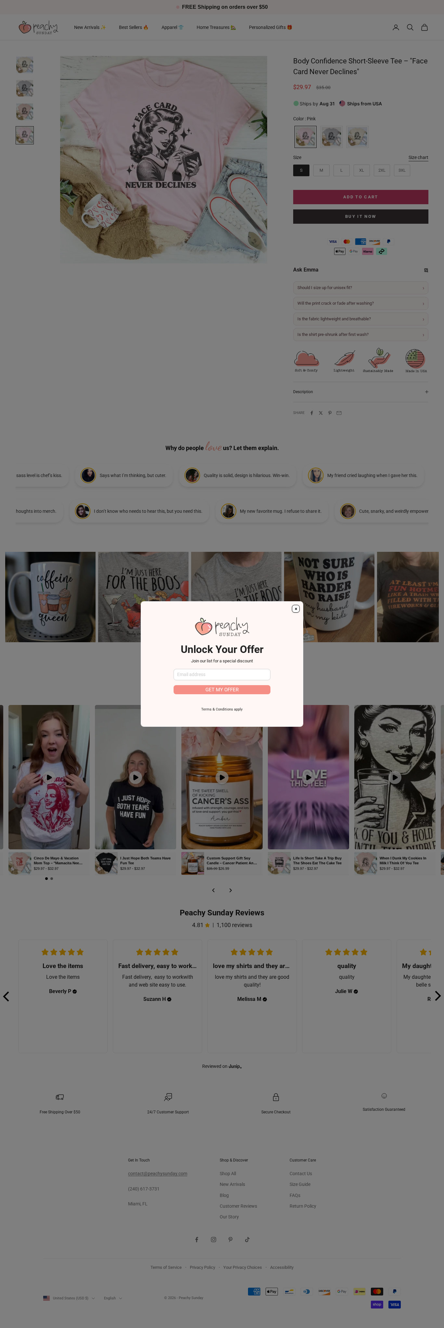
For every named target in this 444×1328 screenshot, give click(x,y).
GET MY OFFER (222, 690)
